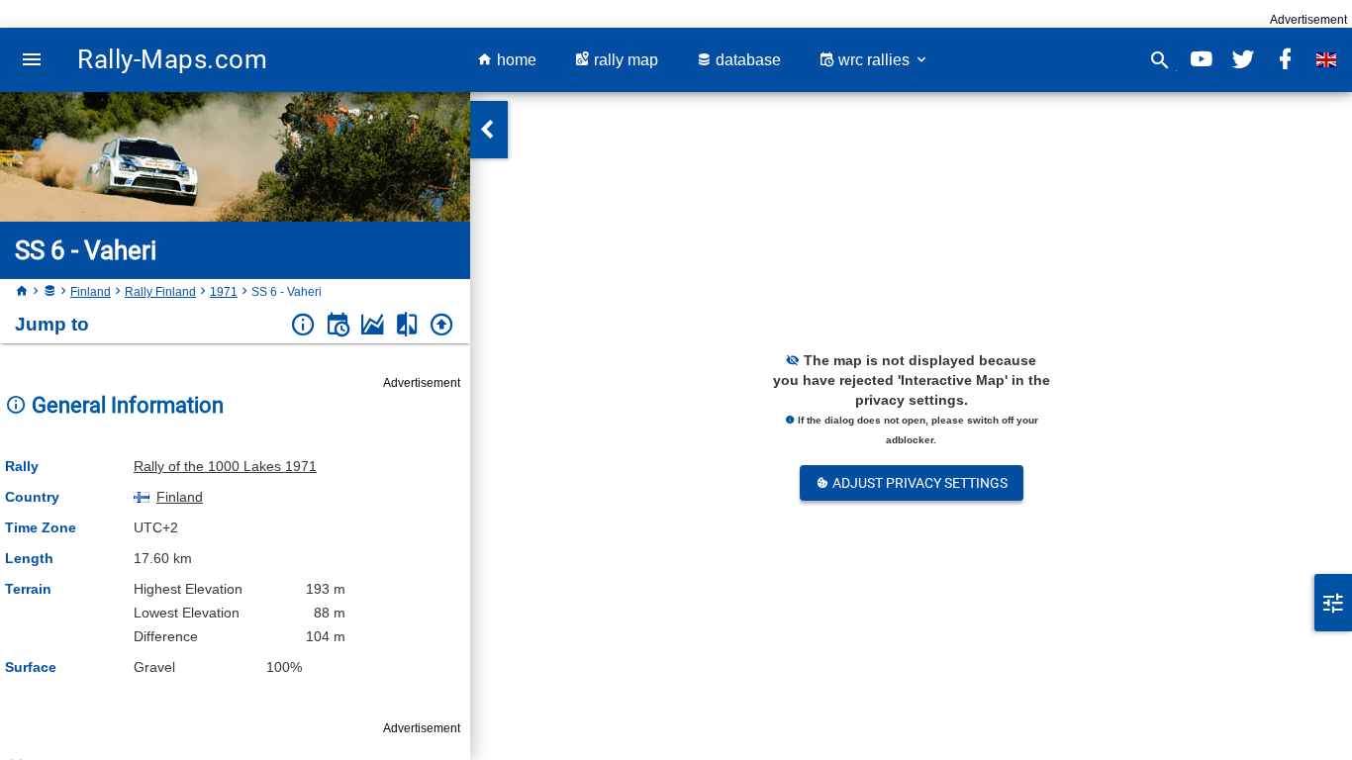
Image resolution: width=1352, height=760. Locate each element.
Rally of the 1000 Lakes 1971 (225, 466)
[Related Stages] (407, 325)
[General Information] (303, 325)
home (514, 59)
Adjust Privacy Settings (918, 483)
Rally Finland (160, 292)
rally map (624, 59)
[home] (22, 292)
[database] (49, 292)
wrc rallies (874, 59)
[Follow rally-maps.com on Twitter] (1243, 60)
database (746, 59)
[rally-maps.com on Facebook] (1285, 60)
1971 (224, 292)
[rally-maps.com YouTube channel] (1201, 60)
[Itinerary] (338, 325)
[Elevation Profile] (372, 325)
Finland (90, 292)
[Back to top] (442, 325)
